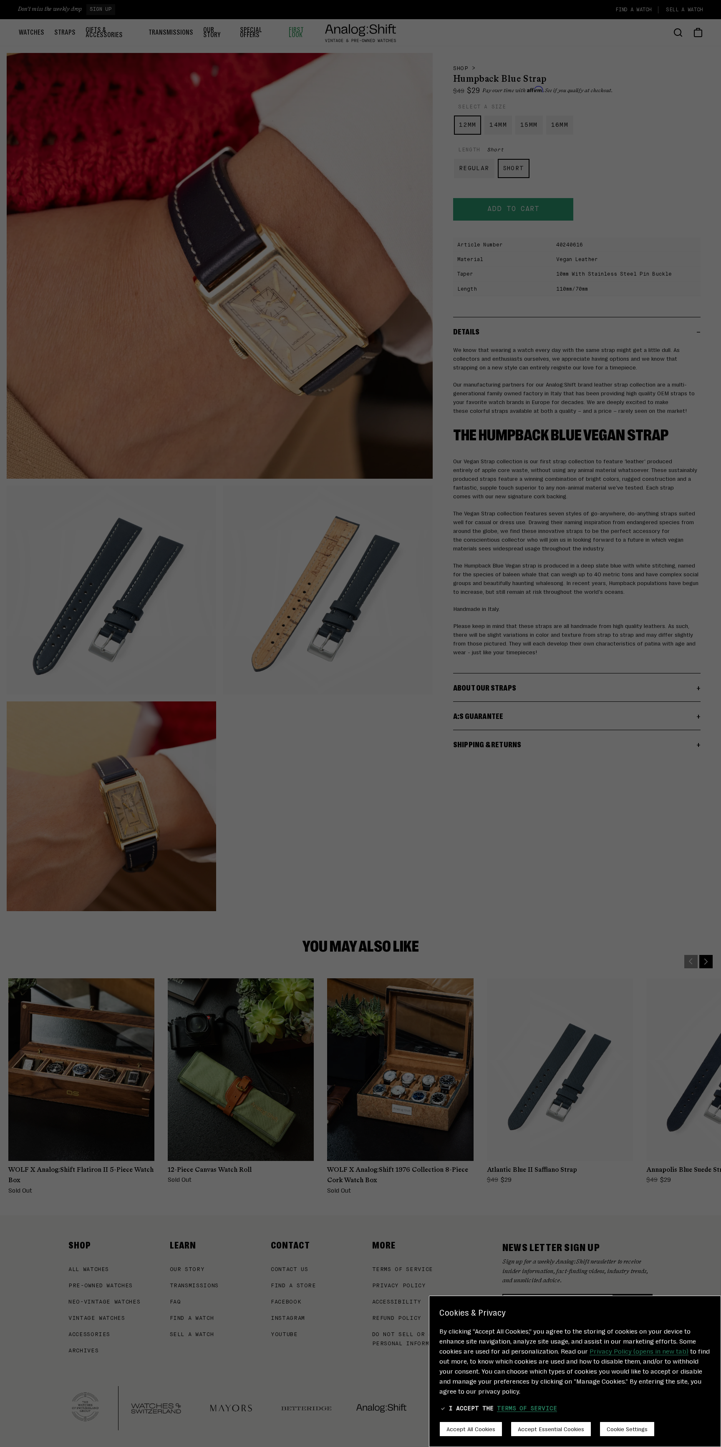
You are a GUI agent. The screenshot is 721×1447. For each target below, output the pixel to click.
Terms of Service (527, 1409)
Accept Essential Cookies (551, 1428)
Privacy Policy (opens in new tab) (639, 1351)
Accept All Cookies (470, 1428)
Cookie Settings (627, 1428)
